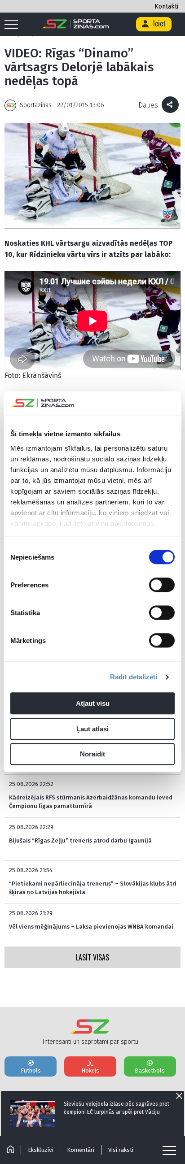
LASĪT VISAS (92, 957)
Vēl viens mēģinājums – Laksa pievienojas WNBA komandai (91, 926)
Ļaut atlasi (92, 729)
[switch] (162, 585)
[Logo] (75, 24)
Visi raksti (120, 1150)
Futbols (31, 1070)
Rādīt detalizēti (134, 677)
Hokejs (90, 1070)
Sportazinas (36, 105)
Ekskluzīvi (40, 1150)
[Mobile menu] (13, 25)
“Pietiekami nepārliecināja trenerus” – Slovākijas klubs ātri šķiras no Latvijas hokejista (92, 887)
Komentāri (80, 1150)
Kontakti (166, 6)
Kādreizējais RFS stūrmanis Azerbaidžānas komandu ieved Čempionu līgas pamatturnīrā (90, 801)
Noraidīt (92, 754)
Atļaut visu (93, 704)
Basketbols (150, 1070)
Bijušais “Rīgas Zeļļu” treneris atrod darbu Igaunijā (80, 840)
